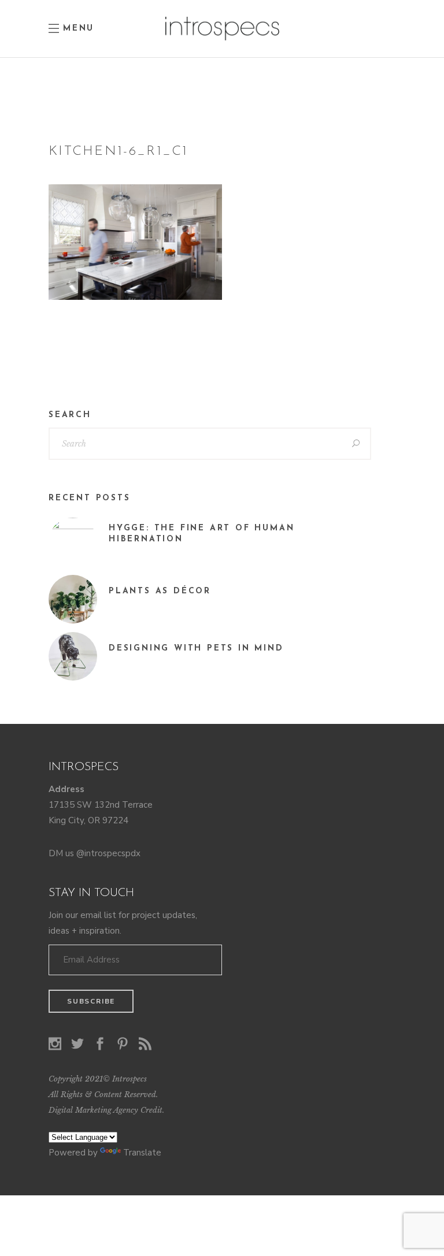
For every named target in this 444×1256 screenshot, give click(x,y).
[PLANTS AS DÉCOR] (73, 599)
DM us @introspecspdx (94, 853)
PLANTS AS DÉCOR (160, 591)
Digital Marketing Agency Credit (105, 1110)
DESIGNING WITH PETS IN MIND (196, 648)
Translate (142, 1152)
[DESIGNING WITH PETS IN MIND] (73, 656)
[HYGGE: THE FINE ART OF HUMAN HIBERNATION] (73, 542)
